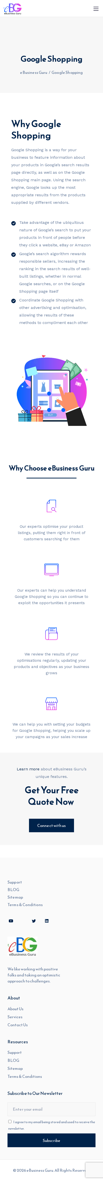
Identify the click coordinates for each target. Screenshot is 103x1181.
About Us (16, 1009)
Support (15, 882)
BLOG (14, 890)
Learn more (28, 769)
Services (15, 1017)
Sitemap (15, 897)
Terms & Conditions (25, 905)
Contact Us (18, 1025)
